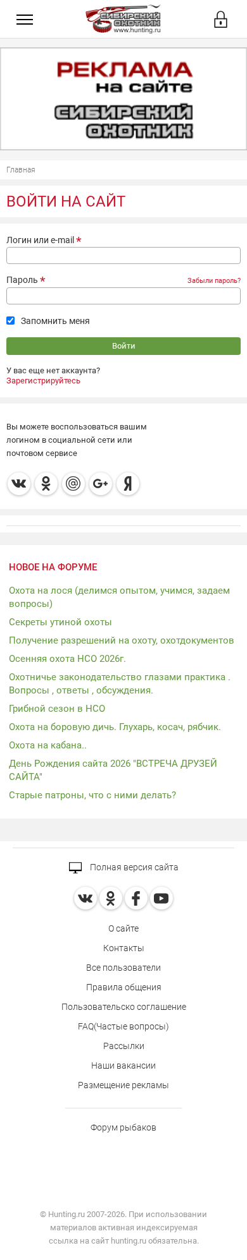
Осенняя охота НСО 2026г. (67, 658)
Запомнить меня (55, 321)
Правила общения (124, 987)
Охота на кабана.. (48, 745)
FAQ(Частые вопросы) (123, 1026)
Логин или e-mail (40, 240)
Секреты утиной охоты (60, 622)
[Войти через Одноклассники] (46, 483)
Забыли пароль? (214, 281)
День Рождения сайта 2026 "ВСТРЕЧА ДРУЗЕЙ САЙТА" (113, 770)
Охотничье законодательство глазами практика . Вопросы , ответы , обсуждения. (120, 683)
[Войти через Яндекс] (128, 483)
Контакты (123, 948)
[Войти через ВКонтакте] (19, 483)
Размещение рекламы (123, 1085)
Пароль (22, 280)
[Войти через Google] (100, 483)
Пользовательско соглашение (123, 1007)
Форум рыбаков (123, 1127)
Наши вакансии (123, 1065)
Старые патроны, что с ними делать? (92, 795)
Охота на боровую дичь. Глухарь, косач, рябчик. (115, 727)
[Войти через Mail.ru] (73, 483)
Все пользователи (123, 968)
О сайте (123, 928)
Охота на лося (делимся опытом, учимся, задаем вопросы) (119, 597)
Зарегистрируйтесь (43, 380)
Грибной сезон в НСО (57, 708)
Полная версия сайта (133, 867)
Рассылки (123, 1046)
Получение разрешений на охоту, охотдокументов (121, 640)
